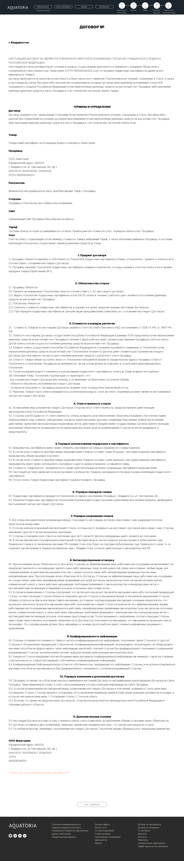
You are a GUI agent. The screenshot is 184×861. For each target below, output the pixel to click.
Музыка (98, 843)
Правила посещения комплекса (66, 828)
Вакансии (142, 834)
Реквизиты (143, 840)
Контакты (142, 837)
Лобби (145, 10)
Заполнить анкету (43, 10)
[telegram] (15, 836)
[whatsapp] (10, 836)
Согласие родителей (104, 831)
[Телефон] (24, 836)
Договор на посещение (148, 828)
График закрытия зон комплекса (153, 846)
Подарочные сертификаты (64, 837)
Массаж (133, 10)
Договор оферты (102, 825)
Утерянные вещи (102, 834)
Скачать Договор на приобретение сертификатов (39, 773)
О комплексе (144, 831)
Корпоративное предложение (151, 843)
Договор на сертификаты (149, 825)
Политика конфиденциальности (66, 825)
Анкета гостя (101, 828)
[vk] (20, 836)
